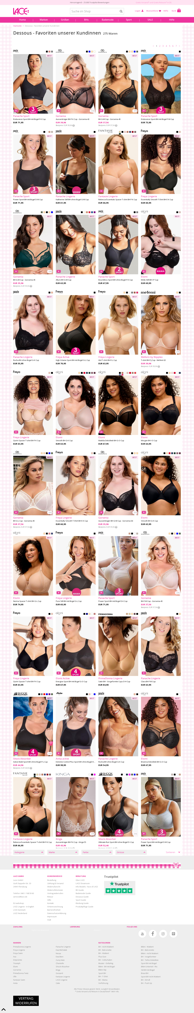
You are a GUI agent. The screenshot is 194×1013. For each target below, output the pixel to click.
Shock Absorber (62, 966)
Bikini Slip (102, 970)
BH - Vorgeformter (148, 956)
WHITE (47, 132)
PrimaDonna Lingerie (22, 946)
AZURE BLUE (92, 212)
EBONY (134, 614)
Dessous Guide (82, 896)
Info (73, 125)
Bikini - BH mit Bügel (106, 966)
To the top (3, 1009)
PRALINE (132, 373)
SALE (150, 19)
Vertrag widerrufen (55, 893)
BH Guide (80, 890)
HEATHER (92, 373)
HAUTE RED (84, 373)
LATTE (49, 132)
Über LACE (80, 880)
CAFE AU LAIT (127, 132)
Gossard (59, 973)
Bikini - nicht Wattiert (149, 953)
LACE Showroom (83, 883)
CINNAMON (134, 293)
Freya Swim (18, 953)
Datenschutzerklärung (56, 913)
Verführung (103, 983)
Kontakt (50, 903)
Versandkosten (114, 989)
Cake (58, 983)
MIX (44, 694)
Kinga (58, 970)
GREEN (137, 52)
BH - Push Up (146, 983)
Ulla (14, 976)
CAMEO (180, 132)
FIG (94, 373)
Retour (50, 896)
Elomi (15, 966)
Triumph (16, 963)
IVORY (84, 212)
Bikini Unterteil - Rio (149, 966)
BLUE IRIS (94, 694)
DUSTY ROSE (49, 534)
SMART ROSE (89, 694)
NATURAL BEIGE (120, 132)
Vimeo (132, 934)
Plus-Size (102, 956)
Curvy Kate (60, 960)
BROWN (137, 775)
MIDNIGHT (87, 373)
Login (137, 10)
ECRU (89, 775)
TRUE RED (89, 212)
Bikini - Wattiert (147, 946)
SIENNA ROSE (49, 52)
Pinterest (173, 934)
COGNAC (127, 614)
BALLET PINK (172, 373)
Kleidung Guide (82, 903)
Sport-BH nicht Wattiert (150, 976)
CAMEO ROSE (180, 212)
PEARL (94, 52)
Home (22, 19)
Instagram (163, 934)
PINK (94, 775)
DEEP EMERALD (89, 373)
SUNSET (135, 373)
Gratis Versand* (142, 2)
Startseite (17, 26)
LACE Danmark (19, 910)
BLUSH (125, 132)
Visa (38, 930)
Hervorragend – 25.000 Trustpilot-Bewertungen (89, 2)
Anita (15, 983)
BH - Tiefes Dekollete (149, 960)
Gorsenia (17, 970)
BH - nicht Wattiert (106, 946)
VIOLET (49, 694)
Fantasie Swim (19, 980)
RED (132, 132)
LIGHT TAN (132, 614)
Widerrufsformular (55, 890)
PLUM (94, 212)
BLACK (47, 52)
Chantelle (60, 963)
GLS (98, 930)
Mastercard (44, 930)
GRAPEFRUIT (52, 52)
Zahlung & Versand (55, 883)
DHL (95, 930)
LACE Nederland (20, 913)
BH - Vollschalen (105, 960)
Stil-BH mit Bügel (148, 970)
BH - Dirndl (145, 980)
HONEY (87, 212)
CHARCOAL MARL (137, 212)
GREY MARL (52, 132)
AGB (49, 920)
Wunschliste (152, 10)
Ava (14, 956)
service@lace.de (20, 896)
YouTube (142, 934)
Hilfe (165, 10)
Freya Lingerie (19, 950)
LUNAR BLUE (120, 375)
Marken (44, 19)
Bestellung (51, 880)
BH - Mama (102, 980)
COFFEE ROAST (132, 293)
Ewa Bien (59, 956)
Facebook (153, 934)
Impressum (52, 916)
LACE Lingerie (61, 980)
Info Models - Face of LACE (87, 886)
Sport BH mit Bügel (149, 963)
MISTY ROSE (52, 293)
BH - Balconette (104, 950)
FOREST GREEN (120, 134)
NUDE (124, 293)
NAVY (87, 614)
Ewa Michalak (61, 950)
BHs (86, 19)
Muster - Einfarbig (105, 963)
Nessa (58, 953)
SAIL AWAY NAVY (127, 775)
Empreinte (17, 960)
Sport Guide (81, 900)
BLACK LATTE (180, 52)
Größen (65, 19)
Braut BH (144, 973)
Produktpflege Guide (84, 906)
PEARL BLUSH (127, 373)
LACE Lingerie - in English (23, 906)
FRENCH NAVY (130, 132)
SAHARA (79, 373)
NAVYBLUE (89, 52)
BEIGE (129, 52)
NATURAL (129, 614)
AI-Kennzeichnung (55, 906)
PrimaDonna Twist (20, 973)
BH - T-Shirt (103, 976)
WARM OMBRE (135, 132)
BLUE (134, 52)
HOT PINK (137, 293)
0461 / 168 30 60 (27, 893)
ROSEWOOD (94, 614)
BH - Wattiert (103, 953)
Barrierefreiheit (53, 910)
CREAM (92, 52)
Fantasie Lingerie (63, 976)
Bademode (107, 19)
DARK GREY (42, 694)
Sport (129, 19)
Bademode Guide (83, 893)
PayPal (34, 930)
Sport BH (102, 973)
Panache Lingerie (63, 946)
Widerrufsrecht (53, 886)
